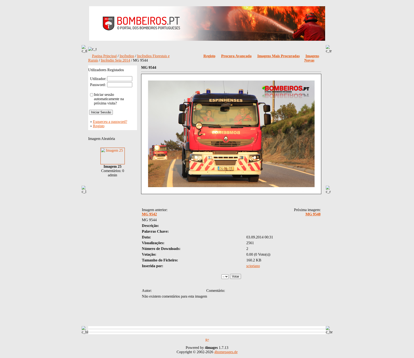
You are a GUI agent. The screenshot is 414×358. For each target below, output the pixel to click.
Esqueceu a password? (110, 122)
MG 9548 (313, 214)
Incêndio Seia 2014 (115, 60)
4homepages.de (226, 352)
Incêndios (127, 56)
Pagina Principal (104, 56)
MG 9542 (149, 214)
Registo (98, 126)
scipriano (253, 266)
